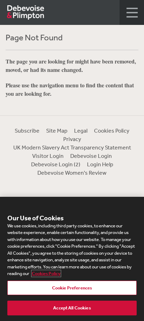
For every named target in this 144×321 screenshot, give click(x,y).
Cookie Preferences (72, 288)
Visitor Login (48, 155)
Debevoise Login (91, 155)
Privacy (72, 138)
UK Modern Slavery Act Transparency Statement (72, 147)
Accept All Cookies (72, 308)
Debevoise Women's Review (72, 172)
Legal (80, 130)
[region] (72, 259)
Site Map (56, 130)
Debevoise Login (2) (55, 164)
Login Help (100, 164)
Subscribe (27, 130)
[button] (132, 12)
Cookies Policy (111, 130)
